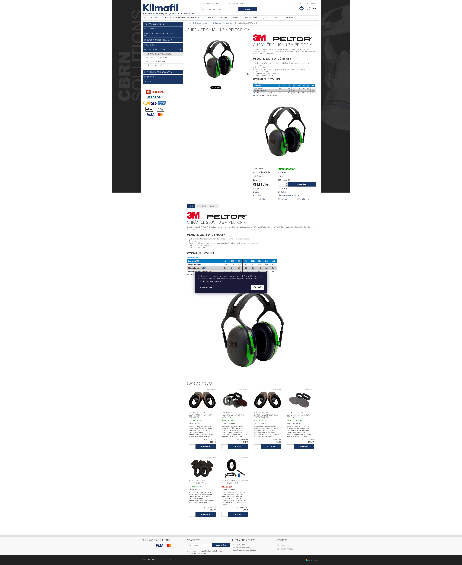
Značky (147, 82)
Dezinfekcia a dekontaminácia (158, 72)
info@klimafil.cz (285, 545)
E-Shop (154, 17)
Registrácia (311, 3)
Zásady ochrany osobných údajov (250, 17)
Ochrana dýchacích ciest (155, 24)
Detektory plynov (152, 29)
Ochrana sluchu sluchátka (159, 54)
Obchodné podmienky (216, 17)
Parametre (201, 206)
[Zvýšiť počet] (286, 183)
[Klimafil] (161, 8)
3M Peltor (282, 192)
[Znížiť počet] (286, 185)
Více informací (216, 281)
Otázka (284, 199)
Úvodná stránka (145, 18)
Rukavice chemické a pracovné (158, 40)
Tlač (264, 199)
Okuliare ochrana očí (156, 61)
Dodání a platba (239, 545)
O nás (275, 17)
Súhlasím (257, 287)
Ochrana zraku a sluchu (155, 49)
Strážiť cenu (305, 199)
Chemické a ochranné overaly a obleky (158, 34)
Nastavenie (206, 287)
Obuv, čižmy (149, 45)
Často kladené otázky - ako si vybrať (182, 17)
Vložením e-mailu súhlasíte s (204, 552)
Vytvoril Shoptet (313, 560)
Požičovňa (149, 77)
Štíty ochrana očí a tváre (158, 65)
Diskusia (213, 206)
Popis (191, 206)
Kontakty (288, 17)
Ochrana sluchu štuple (157, 58)
